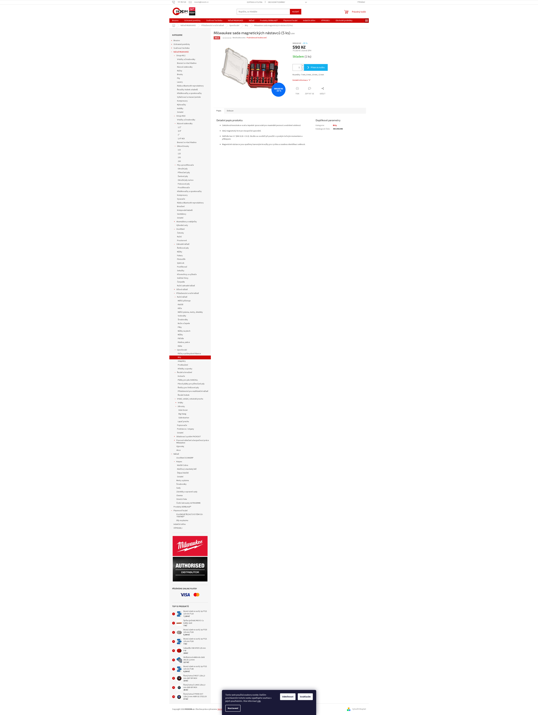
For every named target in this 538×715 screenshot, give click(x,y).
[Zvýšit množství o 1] (302, 65)
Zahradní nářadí (182, 244)
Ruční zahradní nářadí (186, 285)
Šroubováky (183, 319)
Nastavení (233, 708)
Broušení (181, 206)
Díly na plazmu (182, 520)
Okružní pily (183, 168)
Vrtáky (181, 402)
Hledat (295, 11)
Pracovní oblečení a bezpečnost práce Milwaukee (192, 441)
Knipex (179, 461)
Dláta (180, 346)
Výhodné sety (182, 225)
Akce (178, 450)
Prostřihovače (184, 187)
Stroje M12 (180, 55)
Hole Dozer (183, 410)
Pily (178, 78)
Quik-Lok (180, 263)
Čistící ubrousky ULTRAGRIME (188, 503)
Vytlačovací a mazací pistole (189, 97)
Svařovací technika (181, 48)
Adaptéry (182, 361)
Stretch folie (181, 499)
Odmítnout (287, 696)
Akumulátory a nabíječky (186, 221)
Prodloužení (183, 365)
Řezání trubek (183, 395)
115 (179, 149)
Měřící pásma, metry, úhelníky (190, 312)
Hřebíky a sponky (185, 368)
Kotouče (181, 376)
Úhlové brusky (183, 146)
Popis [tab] (218, 110)
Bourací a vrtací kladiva (186, 63)
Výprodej (180, 446)
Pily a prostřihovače (185, 165)
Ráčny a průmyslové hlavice (189, 353)
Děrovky (181, 406)
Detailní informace (300, 80)
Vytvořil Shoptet (359, 709)
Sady (178, 488)
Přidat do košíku (318, 67)
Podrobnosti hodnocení (257, 37)
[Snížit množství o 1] (302, 69)
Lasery (180, 82)
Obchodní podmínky (276, 2)
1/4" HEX (181, 138)
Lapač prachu (183, 421)
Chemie (179, 495)
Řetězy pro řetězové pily (188, 387)
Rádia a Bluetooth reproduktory (190, 85)
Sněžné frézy (182, 278)
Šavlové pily (183, 176)
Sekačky (180, 270)
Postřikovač (182, 266)
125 (179, 153)
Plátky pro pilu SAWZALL (188, 380)
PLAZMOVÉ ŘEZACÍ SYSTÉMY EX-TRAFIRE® (189, 515)
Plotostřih (181, 259)
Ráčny (179, 70)
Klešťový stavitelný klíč (187, 469)
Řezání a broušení (184, 372)
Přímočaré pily (184, 172)
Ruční (179, 236)
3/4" (179, 131)
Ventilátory (181, 214)
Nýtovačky (181, 104)
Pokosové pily (184, 184)
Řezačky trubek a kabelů (187, 89)
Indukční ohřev (180, 524)
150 (179, 157)
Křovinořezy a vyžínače (187, 274)
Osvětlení (180, 229)
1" (178, 134)
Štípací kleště (183, 473)
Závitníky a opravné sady (186, 491)
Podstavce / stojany (185, 429)
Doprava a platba (254, 2)
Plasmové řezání (180, 510)
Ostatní (180, 112)
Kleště (180, 304)
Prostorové (182, 240)
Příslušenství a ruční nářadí (187, 293)
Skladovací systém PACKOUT (188, 436)
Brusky (180, 74)
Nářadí (176, 454)
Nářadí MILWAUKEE (181, 52)
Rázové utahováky (185, 67)
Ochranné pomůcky (182, 44)
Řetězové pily (183, 248)
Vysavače (181, 199)
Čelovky (180, 233)
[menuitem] (175, 20)
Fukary (180, 255)
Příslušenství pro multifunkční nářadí (193, 391)
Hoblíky (180, 108)
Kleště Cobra (182, 465)
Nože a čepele (184, 323)
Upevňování (182, 349)
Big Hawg (182, 414)
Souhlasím (305, 696)
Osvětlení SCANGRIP (184, 457)
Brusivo (177, 40)
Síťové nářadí (182, 289)
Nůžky (179, 251)
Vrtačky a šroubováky (186, 59)
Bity (179, 357)
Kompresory (182, 101)
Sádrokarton (183, 417)
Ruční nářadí (182, 297)
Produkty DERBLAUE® (182, 506)
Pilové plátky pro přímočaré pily (191, 383)
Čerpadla (181, 282)
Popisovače (182, 425)
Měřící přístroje (184, 300)
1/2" (179, 127)
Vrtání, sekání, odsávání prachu (190, 398)
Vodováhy (182, 315)
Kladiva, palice (184, 342)
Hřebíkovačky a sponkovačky (189, 93)
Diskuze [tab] (230, 110)
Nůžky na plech (184, 331)
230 (179, 161)
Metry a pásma (182, 480)
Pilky (180, 327)
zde (259, 701)
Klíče (180, 308)
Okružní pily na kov (186, 180)
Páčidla (181, 338)
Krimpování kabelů (185, 210)
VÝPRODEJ (178, 528)
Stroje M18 (180, 116)
